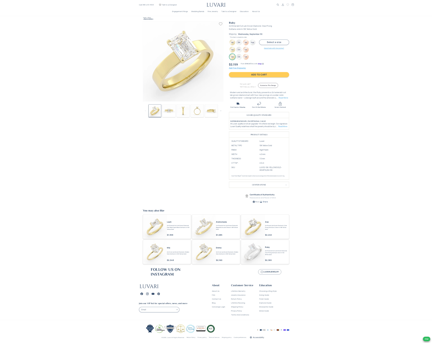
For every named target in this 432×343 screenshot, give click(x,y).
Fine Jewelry (213, 11)
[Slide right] (220, 110)
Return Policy (236, 299)
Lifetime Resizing (238, 303)
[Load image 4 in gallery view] (197, 110)
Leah (169, 222)
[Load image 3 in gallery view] (183, 110)
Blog (213, 303)
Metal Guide (264, 311)
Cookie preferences (240, 337)
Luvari (169, 337)
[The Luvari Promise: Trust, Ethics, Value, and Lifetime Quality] (179, 333)
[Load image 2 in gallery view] (169, 110)
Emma (218, 248)
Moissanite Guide (266, 307)
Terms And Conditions (240, 315)
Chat (426, 339)
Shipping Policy (237, 307)
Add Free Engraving (237, 68)
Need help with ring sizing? (274, 48)
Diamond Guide (265, 303)
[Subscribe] (176, 309)
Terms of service (214, 337)
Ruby (149, 17)
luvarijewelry (271, 271)
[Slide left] (145, 110)
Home (144, 17)
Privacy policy (202, 337)
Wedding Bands (197, 11)
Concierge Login (218, 307)
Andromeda (221, 222)
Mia (168, 248)
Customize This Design (268, 85)
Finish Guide (264, 299)
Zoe (267, 222)
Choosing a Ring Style (268, 291)
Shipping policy (227, 337)
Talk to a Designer (169, 5)
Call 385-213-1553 (146, 5)
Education (244, 11)
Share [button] (265, 201)
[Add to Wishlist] (220, 24)
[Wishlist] (287, 4)
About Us (256, 11)
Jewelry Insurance (238, 295)
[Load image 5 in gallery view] (211, 110)
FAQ (213, 295)
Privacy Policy (236, 311)
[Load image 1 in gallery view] (154, 110)
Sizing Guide (264, 295)
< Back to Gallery (148, 19)
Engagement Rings (180, 11)
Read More (283, 98)
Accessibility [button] (258, 337)
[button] (277, 4)
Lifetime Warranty (238, 291)
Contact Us (216, 299)
